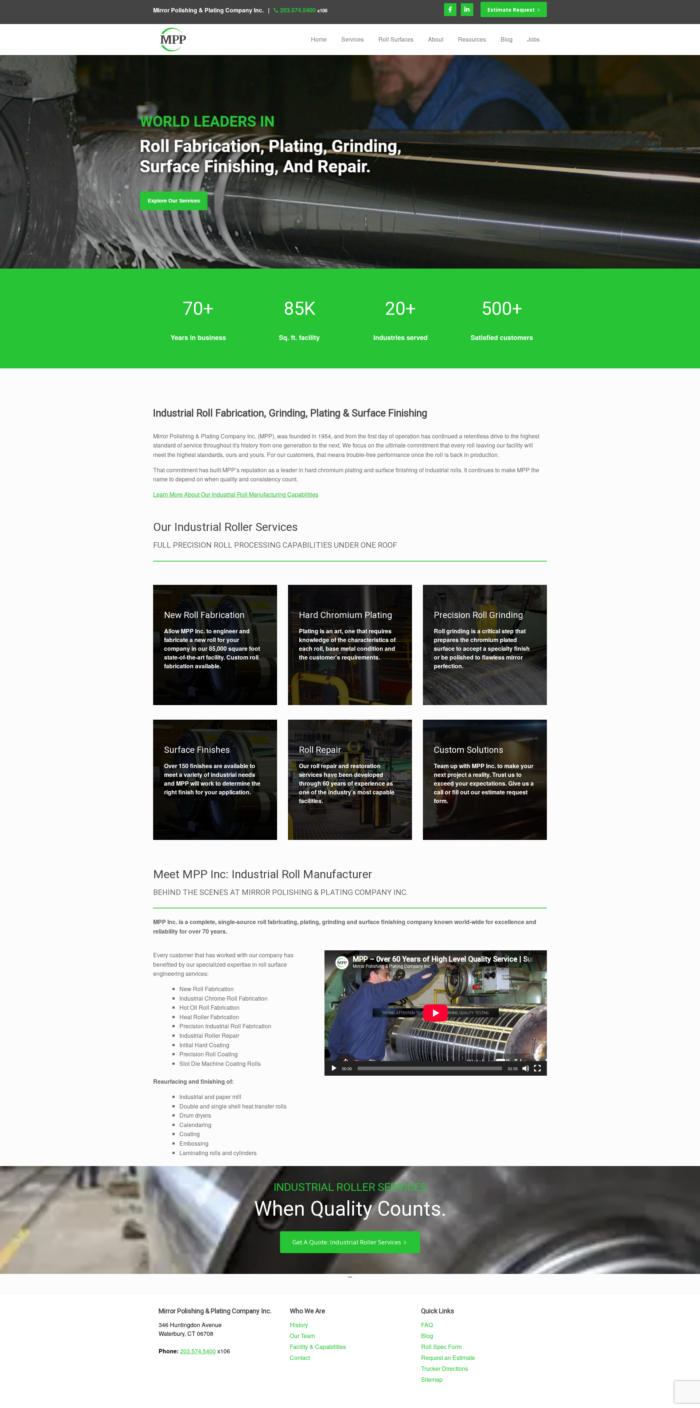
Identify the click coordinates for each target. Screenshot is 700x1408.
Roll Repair (320, 750)
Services (352, 39)
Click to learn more (188, 627)
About (435, 39)
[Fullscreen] (537, 1068)
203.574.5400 (298, 10)
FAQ (427, 1325)
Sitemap (432, 1379)
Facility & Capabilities (318, 1346)
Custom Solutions (468, 750)
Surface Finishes (197, 750)
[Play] (334, 1068)
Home (319, 39)
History (299, 1325)
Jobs (533, 39)
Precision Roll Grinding (478, 615)
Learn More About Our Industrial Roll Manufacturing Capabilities (235, 494)
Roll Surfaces (395, 39)
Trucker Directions (444, 1368)
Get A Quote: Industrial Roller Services (348, 1242)
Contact (300, 1357)
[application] (435, 1012)
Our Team (302, 1335)
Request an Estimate (448, 1357)
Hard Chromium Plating (345, 615)
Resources (472, 39)
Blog (507, 39)
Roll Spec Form (441, 1346)
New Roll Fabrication (204, 615)
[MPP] (173, 39)
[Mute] (525, 1068)
